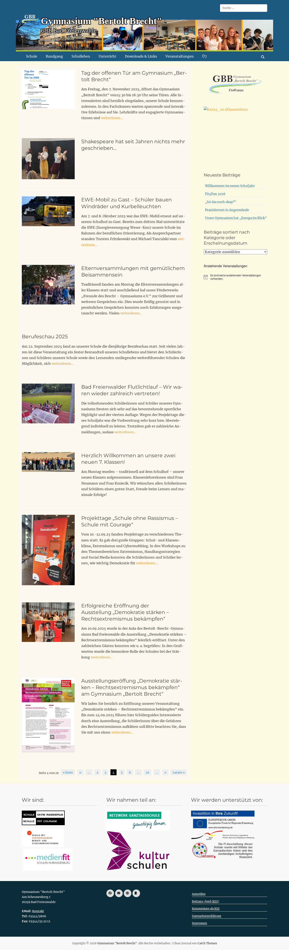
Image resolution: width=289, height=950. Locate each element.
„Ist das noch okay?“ (220, 202)
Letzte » (179, 772)
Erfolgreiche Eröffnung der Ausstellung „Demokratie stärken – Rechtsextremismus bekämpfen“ (125, 612)
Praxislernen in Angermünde (227, 210)
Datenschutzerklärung (206, 916)
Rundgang (54, 56)
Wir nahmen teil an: (131, 800)
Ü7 (204, 56)
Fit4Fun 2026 (215, 194)
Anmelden (198, 894)
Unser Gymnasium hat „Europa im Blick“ (236, 218)
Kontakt (38, 911)
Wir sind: (33, 800)
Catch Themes (207, 943)
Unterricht (107, 56)
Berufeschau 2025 (45, 336)
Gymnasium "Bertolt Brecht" (101, 21)
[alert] (235, 277)
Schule (31, 56)
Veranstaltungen (179, 56)
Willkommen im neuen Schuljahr (230, 186)
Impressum (199, 923)
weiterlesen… (112, 118)
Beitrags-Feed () (205, 901)
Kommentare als (206, 908)
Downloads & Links (141, 56)
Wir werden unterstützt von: (227, 800)
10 (147, 772)
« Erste (68, 772)
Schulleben (81, 56)
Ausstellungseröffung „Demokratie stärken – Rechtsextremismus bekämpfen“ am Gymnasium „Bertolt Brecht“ (131, 687)
